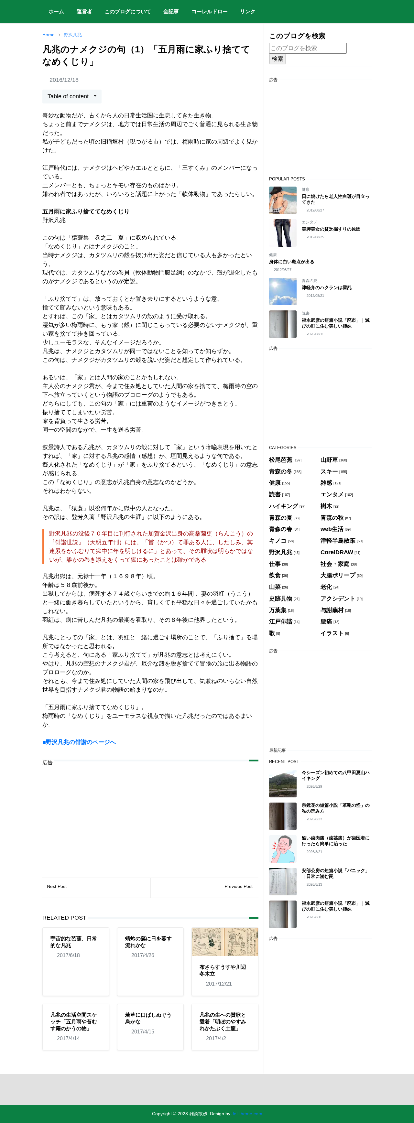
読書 (306, 313)
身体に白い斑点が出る (291, 261)
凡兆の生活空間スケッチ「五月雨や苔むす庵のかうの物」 (73, 1021)
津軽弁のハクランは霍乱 (327, 287)
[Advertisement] (150, 817)
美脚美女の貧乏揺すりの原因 (331, 229)
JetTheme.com (247, 1113)
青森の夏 (309, 280)
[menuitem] (56, 11)
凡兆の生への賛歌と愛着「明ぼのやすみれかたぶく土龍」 (223, 1021)
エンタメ (309, 222)
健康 (306, 189)
